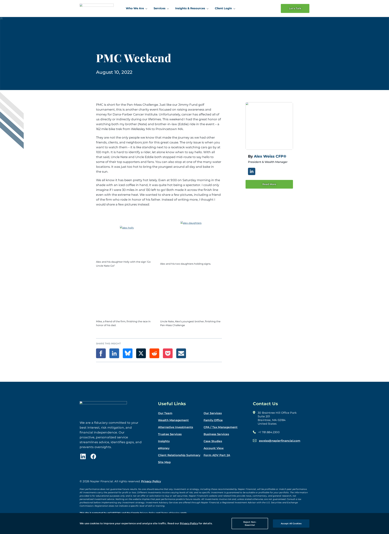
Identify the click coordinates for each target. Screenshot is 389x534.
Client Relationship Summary (179, 455)
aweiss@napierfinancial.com (279, 440)
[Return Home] (97, 8)
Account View (214, 448)
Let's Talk (295, 8)
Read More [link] (269, 184)
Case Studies (213, 441)
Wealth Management (173, 420)
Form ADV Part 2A (217, 455)
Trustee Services (170, 434)
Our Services (213, 413)
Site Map (164, 462)
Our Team (165, 413)
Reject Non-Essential (249, 523)
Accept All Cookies (291, 523)
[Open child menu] (146, 8)
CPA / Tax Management (221, 427)
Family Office (213, 420)
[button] (101, 353)
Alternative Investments (175, 427)
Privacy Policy (189, 523)
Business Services (216, 434)
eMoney (163, 448)
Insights (164, 441)
